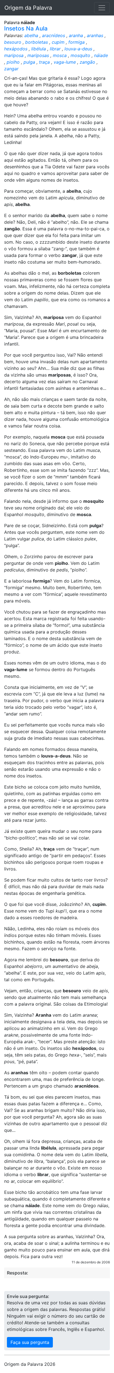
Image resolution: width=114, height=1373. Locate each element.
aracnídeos (53, 35)
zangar (11, 68)
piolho (13, 62)
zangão (87, 62)
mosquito (80, 55)
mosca (60, 55)
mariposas (38, 55)
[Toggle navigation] (102, 7)
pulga (29, 62)
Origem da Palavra (28, 7)
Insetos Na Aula (26, 28)
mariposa (14, 55)
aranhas (95, 35)
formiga (76, 42)
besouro (12, 42)
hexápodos (15, 48)
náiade (101, 55)
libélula (38, 48)
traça (44, 62)
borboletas (36, 42)
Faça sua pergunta (30, 1342)
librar (55, 48)
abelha (31, 35)
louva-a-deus (78, 48)
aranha (76, 35)
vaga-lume (65, 62)
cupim (58, 42)
